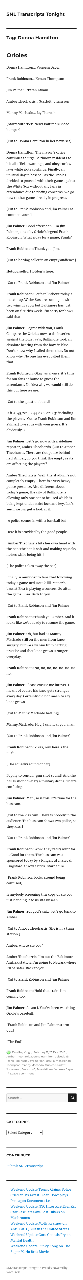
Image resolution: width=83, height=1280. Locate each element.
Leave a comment (22, 1073)
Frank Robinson (16, 1060)
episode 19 (61, 1056)
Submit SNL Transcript (24, 1166)
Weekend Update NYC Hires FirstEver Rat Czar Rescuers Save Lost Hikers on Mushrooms (43, 1212)
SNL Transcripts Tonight (35, 14)
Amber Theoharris (18, 1056)
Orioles (16, 55)
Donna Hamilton (42, 1056)
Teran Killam (45, 1069)
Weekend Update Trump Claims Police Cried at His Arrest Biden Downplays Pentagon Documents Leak (40, 1195)
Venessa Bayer (63, 1069)
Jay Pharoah (36, 1060)
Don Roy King (21, 1052)
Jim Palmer (53, 1060)
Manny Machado (33, 1065)
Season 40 (28, 1069)
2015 (62, 1052)
